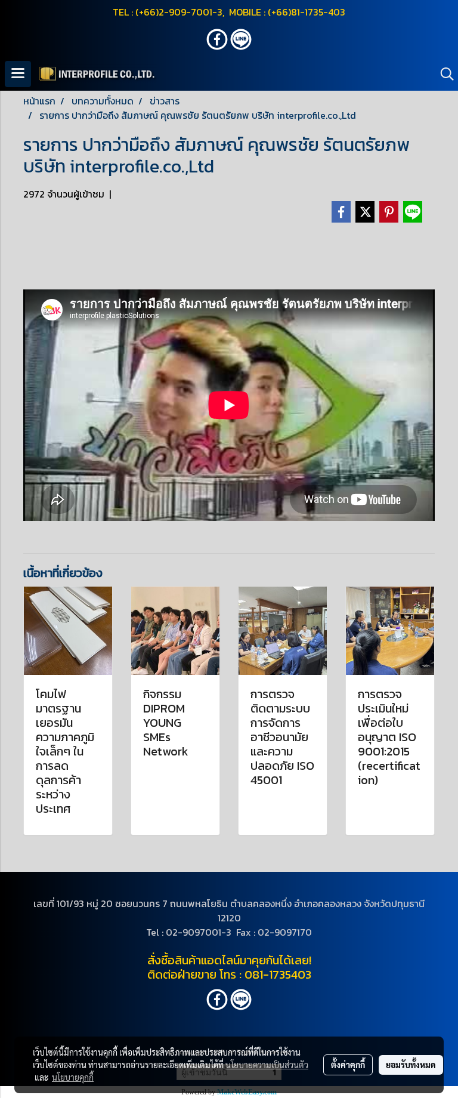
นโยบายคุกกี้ (73, 1077)
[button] (443, 74)
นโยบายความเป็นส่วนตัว (266, 1064)
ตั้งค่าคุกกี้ (348, 1064)
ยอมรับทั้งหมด (411, 1064)
